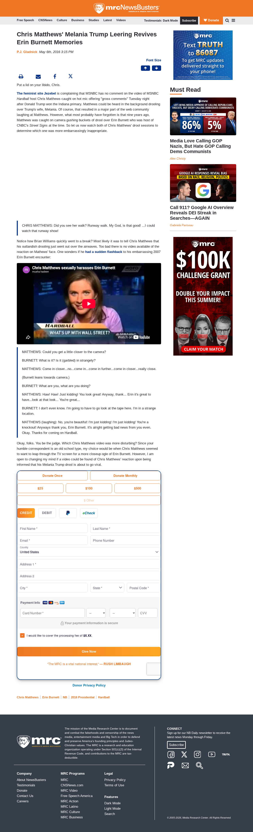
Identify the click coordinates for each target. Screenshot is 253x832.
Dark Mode (170, 20)
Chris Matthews (28, 697)
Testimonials (152, 20)
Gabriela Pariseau (181, 225)
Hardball (104, 697)
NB (65, 697)
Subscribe (189, 20)
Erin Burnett (50, 697)
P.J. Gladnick (27, 52)
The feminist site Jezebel (36, 93)
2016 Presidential (82, 697)
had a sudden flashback (103, 252)
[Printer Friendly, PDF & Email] (38, 77)
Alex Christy (178, 158)
